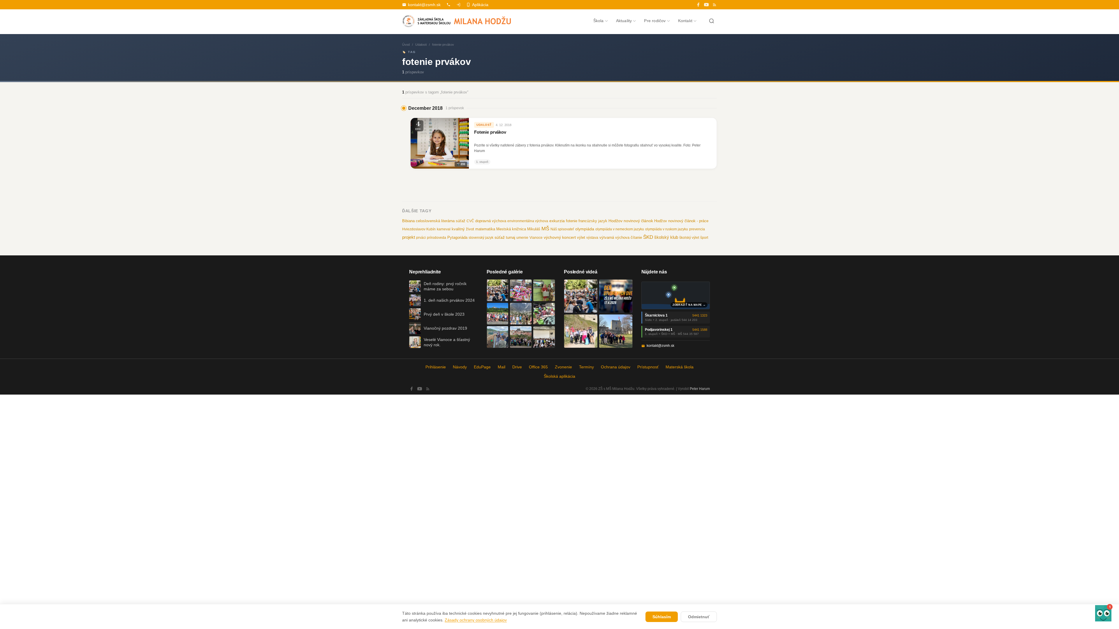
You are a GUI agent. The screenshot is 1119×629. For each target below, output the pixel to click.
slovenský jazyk (481, 238)
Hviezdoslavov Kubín (419, 229)
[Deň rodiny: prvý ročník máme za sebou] (498, 290)
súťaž (500, 237)
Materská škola (680, 367)
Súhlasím (661, 616)
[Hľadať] (711, 21)
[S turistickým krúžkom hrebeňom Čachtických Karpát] (581, 331)
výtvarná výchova (614, 237)
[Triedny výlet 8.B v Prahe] (521, 337)
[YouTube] (706, 4)
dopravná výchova (490, 221)
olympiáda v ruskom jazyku (666, 229)
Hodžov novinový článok (630, 220)
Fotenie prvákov (490, 132)
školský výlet (689, 238)
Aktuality (624, 20)
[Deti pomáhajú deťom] (544, 290)
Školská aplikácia (559, 376)
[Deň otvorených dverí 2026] (616, 296)
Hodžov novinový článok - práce (681, 221)
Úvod (406, 44)
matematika (485, 229)
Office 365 (538, 367)
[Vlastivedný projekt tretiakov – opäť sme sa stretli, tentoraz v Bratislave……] (544, 314)
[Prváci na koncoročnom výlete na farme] (498, 337)
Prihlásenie (435, 367)
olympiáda (584, 229)
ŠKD (648, 237)
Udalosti (421, 44)
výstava (592, 238)
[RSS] (714, 4)
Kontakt (685, 20)
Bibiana (408, 221)
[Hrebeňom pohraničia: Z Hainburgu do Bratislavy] (616, 331)
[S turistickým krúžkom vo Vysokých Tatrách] (521, 314)
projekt (408, 237)
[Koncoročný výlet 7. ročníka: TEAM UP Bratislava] (544, 337)
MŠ (545, 229)
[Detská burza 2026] (521, 290)
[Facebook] (698, 4)
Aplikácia (480, 5)
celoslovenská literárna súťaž (440, 221)
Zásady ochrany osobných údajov (476, 620)
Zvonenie (563, 367)
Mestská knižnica (511, 229)
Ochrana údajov (615, 367)
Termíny (586, 367)
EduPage (482, 367)
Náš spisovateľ (562, 229)
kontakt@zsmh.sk (424, 5)
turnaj (510, 237)
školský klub (666, 237)
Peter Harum (700, 389)
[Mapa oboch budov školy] (675, 295)
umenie (522, 238)
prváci (421, 238)
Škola (598, 20)
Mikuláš (533, 229)
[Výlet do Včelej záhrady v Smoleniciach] (498, 314)
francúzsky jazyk (592, 221)
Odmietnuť (699, 616)
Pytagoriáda (457, 237)
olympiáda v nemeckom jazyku (619, 229)
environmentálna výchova (527, 221)
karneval (444, 229)
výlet (581, 238)
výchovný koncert (560, 237)
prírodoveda (436, 238)
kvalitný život (463, 229)
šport (704, 238)
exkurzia (557, 220)
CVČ (470, 221)
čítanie (636, 237)
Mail (501, 367)
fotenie (571, 221)
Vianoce (536, 238)
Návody (460, 367)
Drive (517, 367)
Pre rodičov (655, 20)
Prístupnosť (648, 367)
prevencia (697, 229)
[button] (1103, 613)
